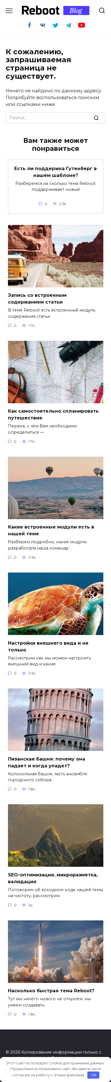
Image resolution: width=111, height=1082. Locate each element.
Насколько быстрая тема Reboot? (51, 990)
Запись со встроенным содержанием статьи (37, 299)
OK (93, 1075)
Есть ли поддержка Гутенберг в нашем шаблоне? (55, 172)
